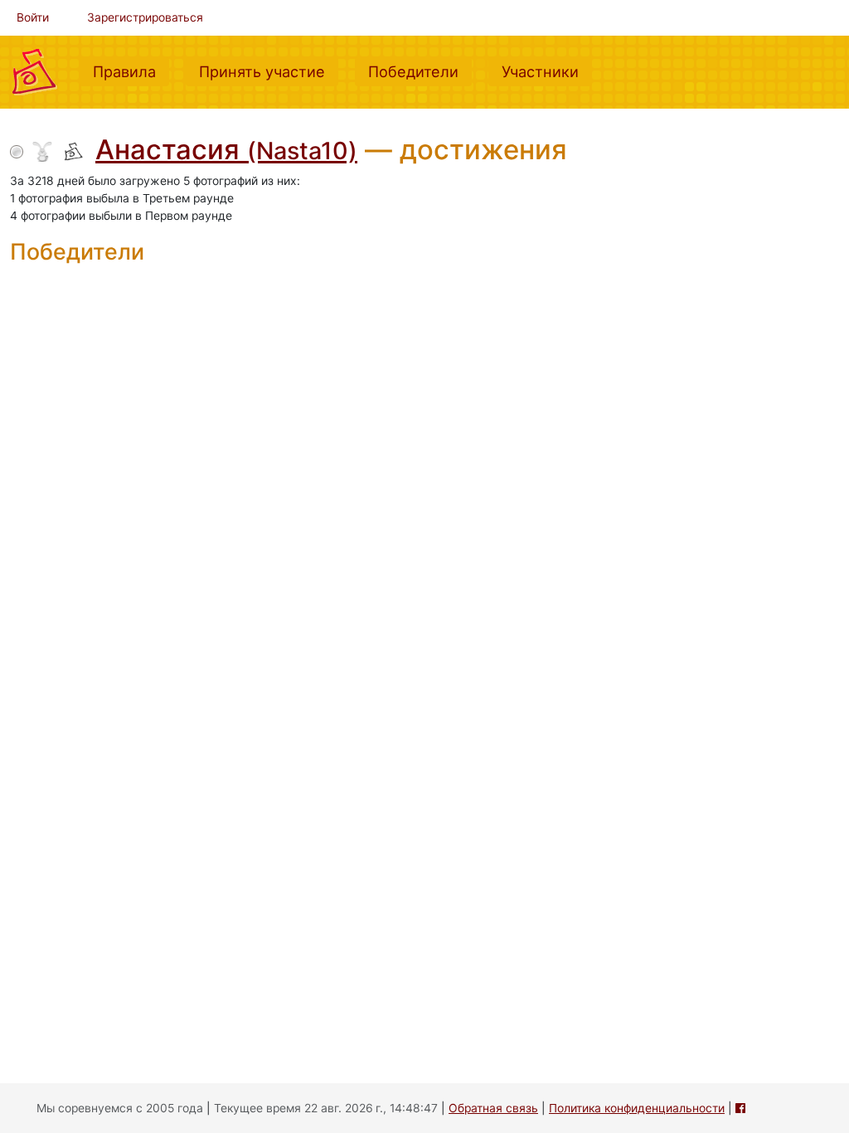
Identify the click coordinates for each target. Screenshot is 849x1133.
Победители (420, 70)
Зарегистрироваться (145, 17)
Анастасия (226, 149)
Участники (547, 70)
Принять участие (268, 70)
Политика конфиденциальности (637, 1108)
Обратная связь (493, 1108)
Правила (131, 70)
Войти (33, 17)
